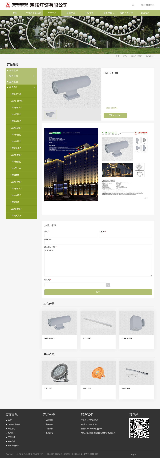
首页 (118, 56)
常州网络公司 (77, 454)
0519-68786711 (111, 108)
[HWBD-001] (71, 108)
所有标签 (58, 454)
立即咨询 (116, 115)
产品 (125, 56)
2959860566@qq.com (94, 429)
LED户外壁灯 (136, 56)
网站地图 (50, 454)
